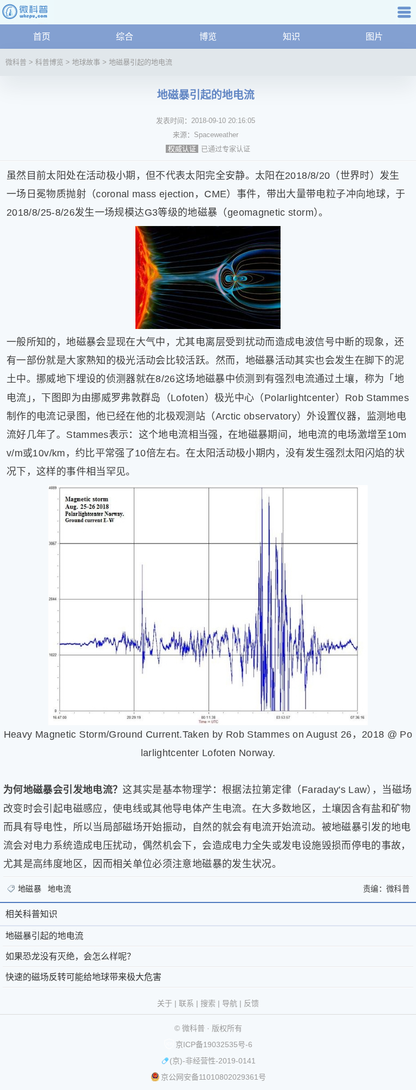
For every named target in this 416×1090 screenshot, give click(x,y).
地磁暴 (29, 889)
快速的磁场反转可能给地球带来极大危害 (83, 977)
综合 (124, 36)
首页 (41, 36)
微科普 (16, 62)
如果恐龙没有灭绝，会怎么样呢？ (70, 956)
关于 (164, 1003)
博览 (208, 36)
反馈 (251, 1003)
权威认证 (182, 149)
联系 (186, 1003)
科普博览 (49, 62)
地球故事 (86, 62)
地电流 (59, 889)
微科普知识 (27, 16)
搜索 (208, 1003)
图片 (374, 36)
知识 (291, 36)
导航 (405, 16)
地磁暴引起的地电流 (140, 62)
